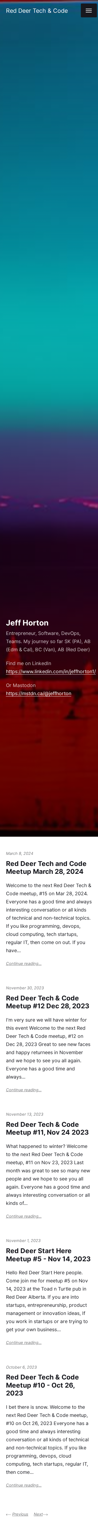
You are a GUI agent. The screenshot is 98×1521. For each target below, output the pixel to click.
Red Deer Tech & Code (37, 10)
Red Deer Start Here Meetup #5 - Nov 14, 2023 (48, 1255)
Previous (20, 1514)
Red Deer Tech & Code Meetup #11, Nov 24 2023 (47, 1128)
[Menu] (89, 10)
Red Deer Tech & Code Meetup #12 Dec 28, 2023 (47, 1002)
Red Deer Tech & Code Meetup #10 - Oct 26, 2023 (42, 1385)
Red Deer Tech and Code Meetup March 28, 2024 (46, 867)
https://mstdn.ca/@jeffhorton (38, 693)
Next (38, 1514)
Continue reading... (24, 963)
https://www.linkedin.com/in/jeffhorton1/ (51, 671)
